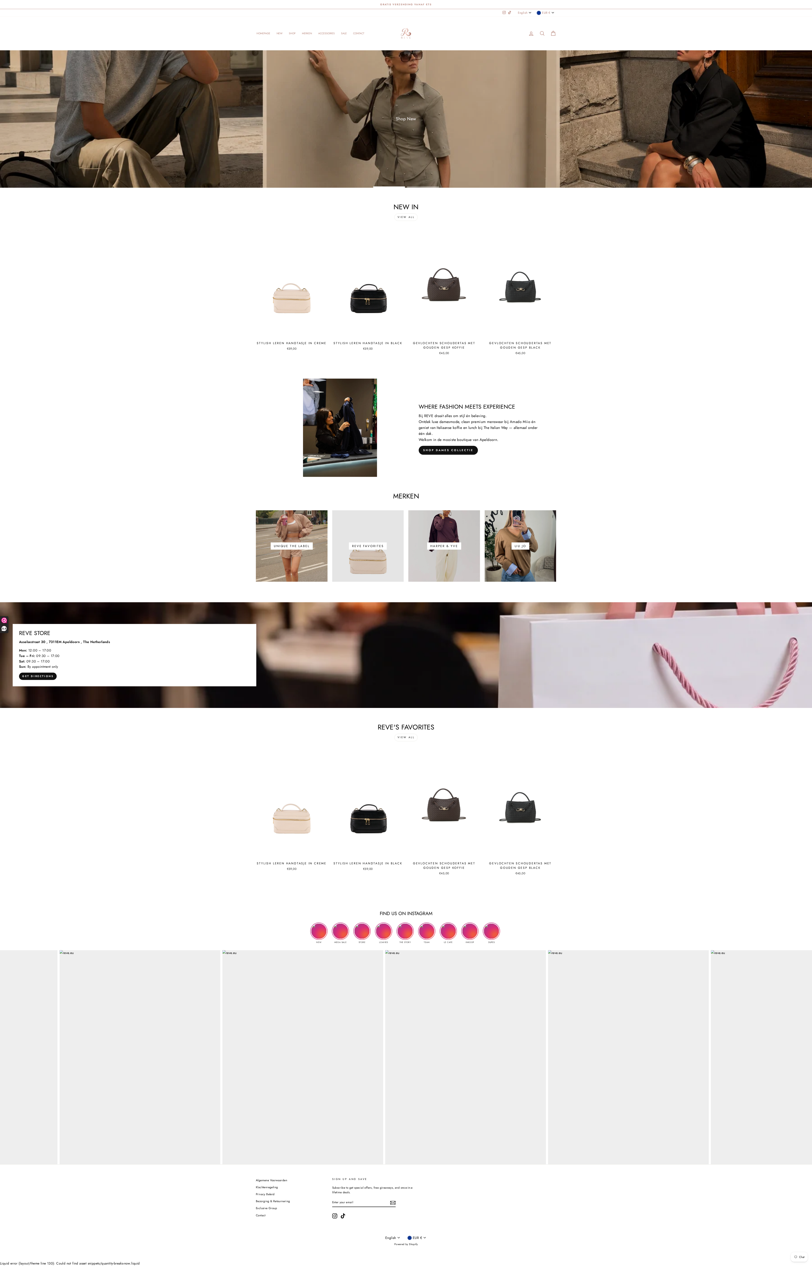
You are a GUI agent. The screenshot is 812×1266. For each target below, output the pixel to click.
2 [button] (423, 187)
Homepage (263, 33)
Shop (292, 33)
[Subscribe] (393, 1202)
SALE (344, 33)
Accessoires (326, 33)
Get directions (37, 676)
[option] (406, 4)
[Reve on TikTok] (343, 1215)
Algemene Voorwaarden (271, 1180)
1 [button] (389, 187)
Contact (358, 33)
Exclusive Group (266, 1208)
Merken (307, 33)
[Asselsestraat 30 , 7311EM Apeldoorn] (406, 655)
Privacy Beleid (265, 1194)
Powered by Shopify (406, 1244)
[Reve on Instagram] (334, 1215)
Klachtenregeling (267, 1187)
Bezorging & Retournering (273, 1201)
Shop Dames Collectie (448, 450)
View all (406, 217)
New (280, 33)
